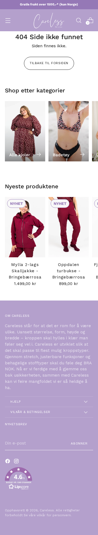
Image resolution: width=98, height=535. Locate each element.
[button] (49, 479)
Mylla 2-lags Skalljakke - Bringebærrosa (25, 271)
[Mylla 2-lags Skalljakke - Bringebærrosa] (25, 227)
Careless (47, 510)
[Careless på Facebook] (8, 462)
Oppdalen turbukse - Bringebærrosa (68, 271)
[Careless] (49, 20)
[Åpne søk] (78, 20)
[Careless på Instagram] (17, 462)
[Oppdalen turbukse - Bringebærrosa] (68, 227)
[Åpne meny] (7, 20)
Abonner (79, 443)
